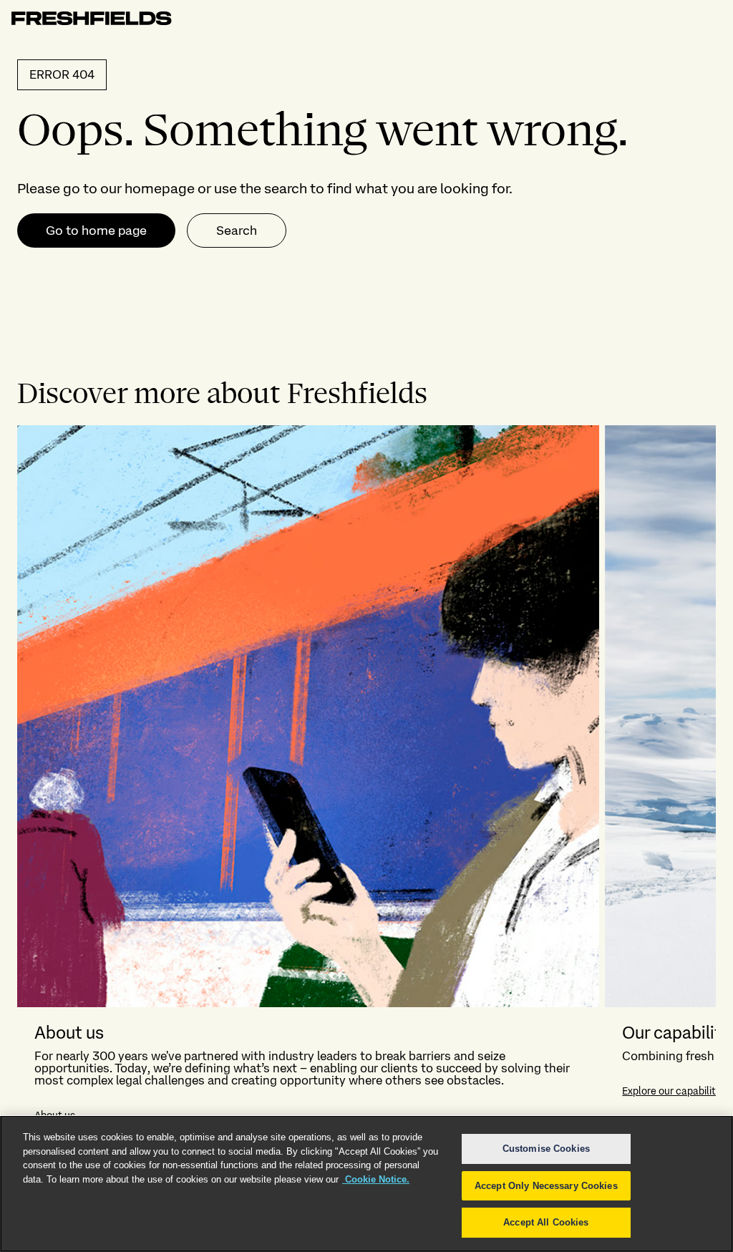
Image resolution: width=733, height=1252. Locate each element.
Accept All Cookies (545, 1222)
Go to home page (96, 230)
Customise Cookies (546, 1148)
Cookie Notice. (375, 1179)
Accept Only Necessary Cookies (546, 1185)
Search (236, 230)
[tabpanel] (366, 781)
